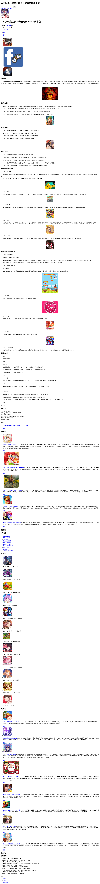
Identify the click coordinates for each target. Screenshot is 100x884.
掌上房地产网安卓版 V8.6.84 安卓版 (11, 844)
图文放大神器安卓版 (8, 550)
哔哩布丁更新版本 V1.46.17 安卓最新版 (12, 490)
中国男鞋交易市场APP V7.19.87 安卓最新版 (13, 467)
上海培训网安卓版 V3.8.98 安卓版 (11, 722)
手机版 (5, 880)
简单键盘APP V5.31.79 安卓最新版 (11, 444)
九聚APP (5, 549)
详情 (4, 32)
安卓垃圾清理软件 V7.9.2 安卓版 (11, 776)
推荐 (4, 35)
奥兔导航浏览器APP (8, 545)
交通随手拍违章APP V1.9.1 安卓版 (11, 810)
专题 (11, 8)
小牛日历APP (6, 537)
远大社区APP (6, 536)
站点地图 (5, 882)
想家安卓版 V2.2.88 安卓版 (9, 754)
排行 (9, 8)
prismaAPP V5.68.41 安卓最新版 (10, 506)
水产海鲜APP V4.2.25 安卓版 (10, 738)
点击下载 (5, 29)
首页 (2, 8)
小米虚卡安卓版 (7, 542)
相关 (4, 34)
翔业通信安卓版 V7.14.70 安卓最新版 (12, 522)
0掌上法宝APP (6, 539)
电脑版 (5, 878)
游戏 (6, 8)
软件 (4, 8)
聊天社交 (9, 25)
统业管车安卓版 (7, 541)
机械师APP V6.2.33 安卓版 (9, 826)
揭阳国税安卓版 (7, 544)
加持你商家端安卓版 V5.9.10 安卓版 (11, 794)
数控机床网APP (7, 547)
